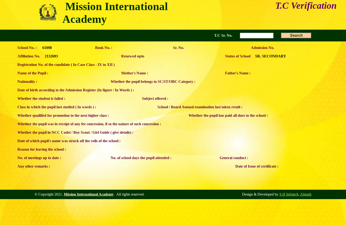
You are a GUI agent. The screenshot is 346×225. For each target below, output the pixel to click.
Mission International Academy (89, 194)
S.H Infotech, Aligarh (295, 194)
